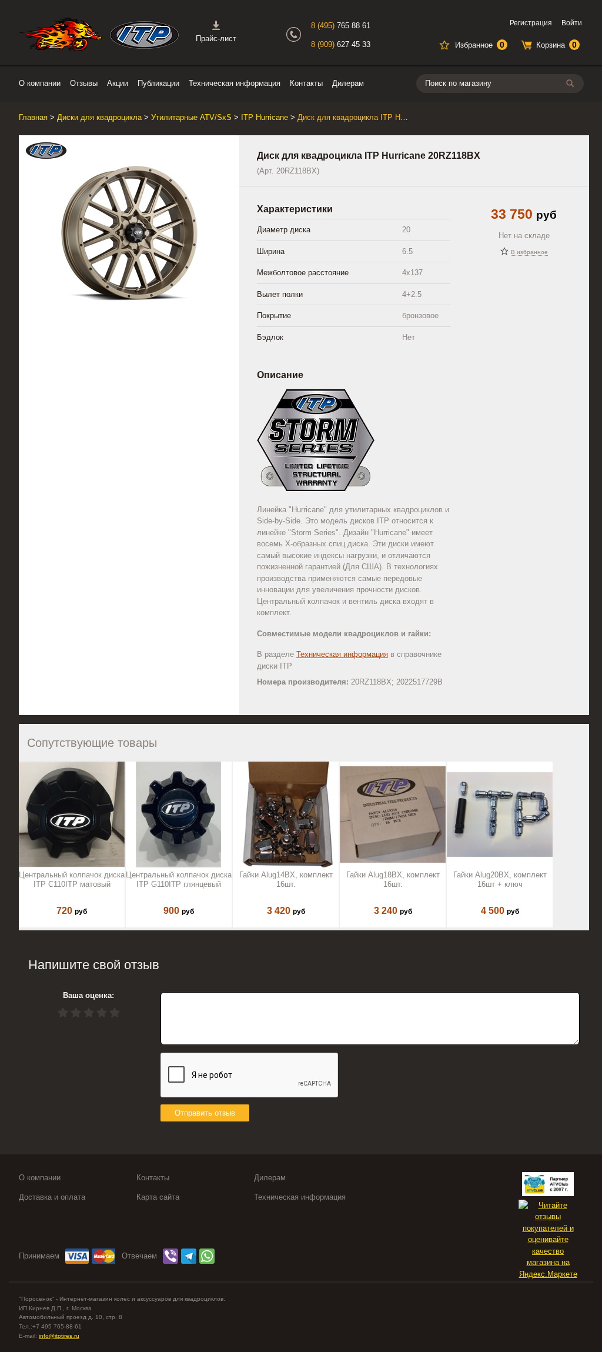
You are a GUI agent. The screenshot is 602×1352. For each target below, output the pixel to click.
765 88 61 (340, 25)
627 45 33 (340, 44)
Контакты (306, 83)
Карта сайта (157, 1197)
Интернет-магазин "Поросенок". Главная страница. (60, 34)
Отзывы (84, 83)
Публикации (158, 83)
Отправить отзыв (205, 1113)
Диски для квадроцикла (99, 117)
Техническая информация (234, 83)
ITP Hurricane (264, 117)
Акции (117, 83)
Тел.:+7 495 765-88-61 (50, 1326)
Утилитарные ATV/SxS (191, 117)
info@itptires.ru (59, 1336)
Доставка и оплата (52, 1197)
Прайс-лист (216, 38)
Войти (571, 23)
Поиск (572, 83)
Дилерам (348, 83)
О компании (40, 83)
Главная (33, 117)
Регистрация (531, 23)
